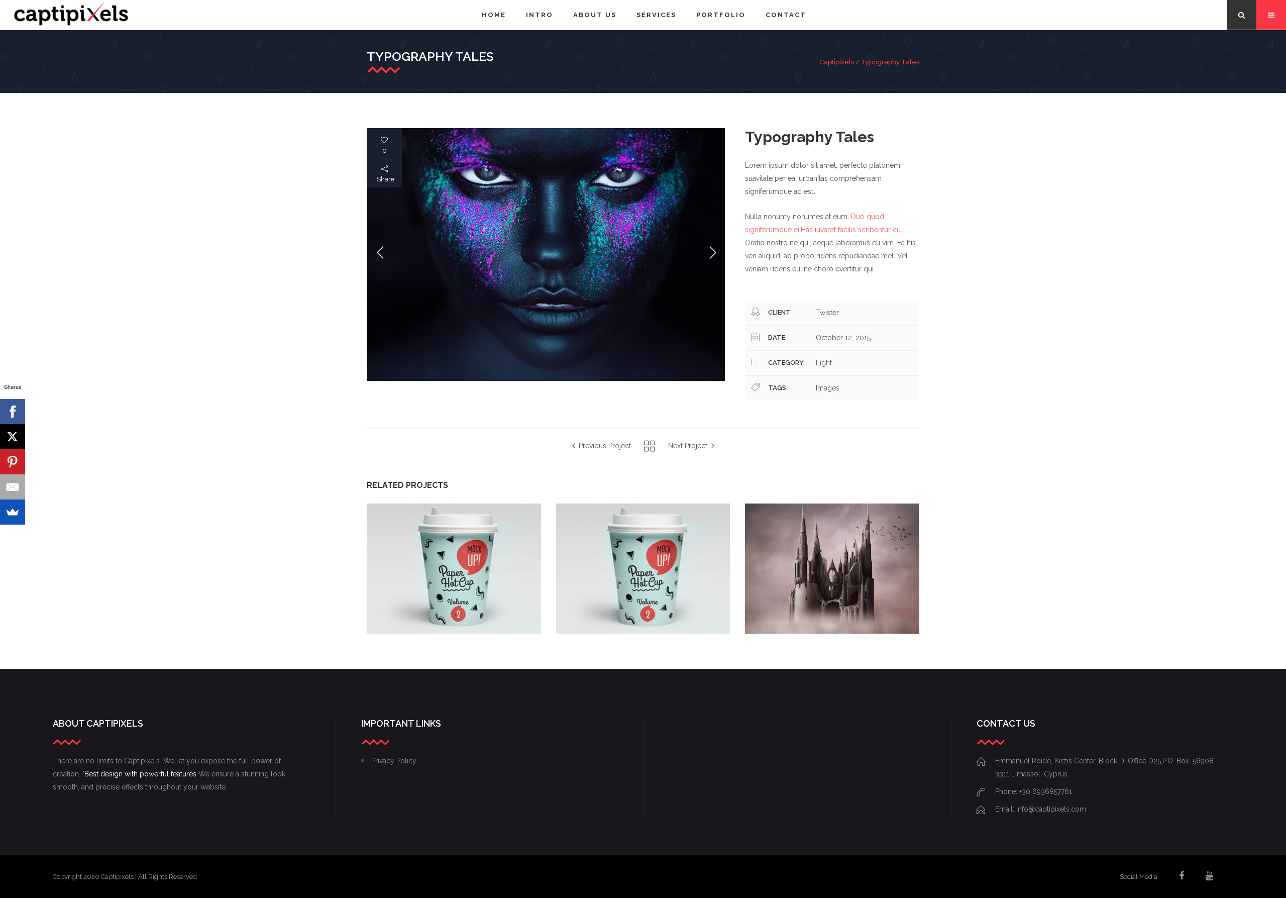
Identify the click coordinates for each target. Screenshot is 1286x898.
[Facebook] (12, 411)
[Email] (12, 487)
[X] (12, 436)
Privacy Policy (393, 761)
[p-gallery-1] (546, 254)
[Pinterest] (12, 461)
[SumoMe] (12, 512)
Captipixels (836, 62)
